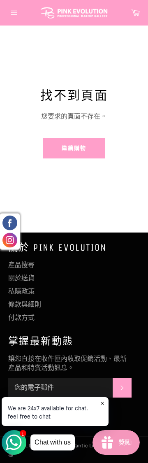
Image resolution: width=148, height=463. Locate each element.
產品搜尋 (21, 265)
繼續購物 (74, 148)
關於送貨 (21, 278)
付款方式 (21, 317)
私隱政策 (21, 291)
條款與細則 (24, 304)
